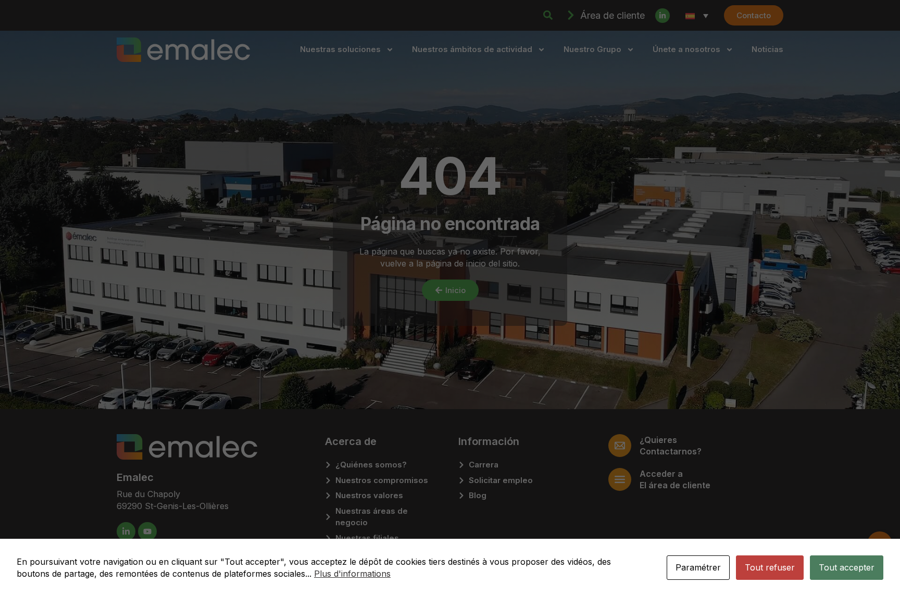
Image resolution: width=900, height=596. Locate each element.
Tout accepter (846, 567)
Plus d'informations (352, 573)
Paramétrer (698, 567)
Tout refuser (770, 567)
